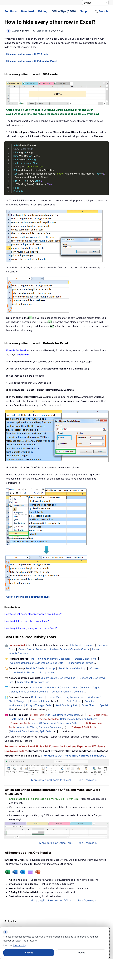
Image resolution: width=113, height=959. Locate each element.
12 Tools (36, 714)
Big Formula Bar (74, 697)
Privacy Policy (19, 945)
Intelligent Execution (81, 645)
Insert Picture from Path (63, 723)
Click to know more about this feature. (28, 596)
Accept (29, 952)
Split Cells (45, 731)
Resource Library (39, 701)
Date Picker (73, 701)
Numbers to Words (26, 727)
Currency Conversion (50, 727)
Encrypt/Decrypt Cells (38, 705)
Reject (81, 952)
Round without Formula (80, 662)
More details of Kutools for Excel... (52, 780)
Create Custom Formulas (32, 649)
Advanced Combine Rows (24, 731)
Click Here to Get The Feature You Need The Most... (73, 755)
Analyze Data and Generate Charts (69, 649)
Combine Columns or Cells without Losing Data (36, 662)
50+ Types (98, 714)
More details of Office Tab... (56, 842)
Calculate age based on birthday (78, 718)
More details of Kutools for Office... (52, 900)
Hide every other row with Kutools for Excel (31, 61)
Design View (55, 697)
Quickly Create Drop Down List (57, 677)
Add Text (51, 714)
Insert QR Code (40, 723)
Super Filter (88, 705)
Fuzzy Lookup (47, 672)
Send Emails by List (66, 705)
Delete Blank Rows (85, 658)
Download (27, 11)
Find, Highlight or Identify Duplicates (50, 658)
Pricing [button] (42, 11)
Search (103, 11)
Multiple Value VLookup (72, 668)
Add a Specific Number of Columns (49, 687)
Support (85, 11)
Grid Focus (37, 697)
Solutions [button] (10, 11)
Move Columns (81, 687)
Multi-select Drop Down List (33, 682)
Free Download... (88, 780)
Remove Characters (68, 714)
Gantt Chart (16, 718)
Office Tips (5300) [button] (64, 11)
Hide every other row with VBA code (27, 54)
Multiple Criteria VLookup (40, 668)
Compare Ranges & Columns (67, 691)
